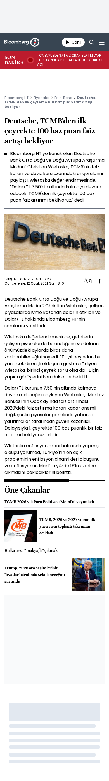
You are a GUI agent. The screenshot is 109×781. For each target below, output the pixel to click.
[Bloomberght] (21, 42)
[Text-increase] (87, 281)
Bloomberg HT (16, 97)
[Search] (91, 42)
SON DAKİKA (14, 60)
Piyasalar (41, 97)
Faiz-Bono (63, 97)
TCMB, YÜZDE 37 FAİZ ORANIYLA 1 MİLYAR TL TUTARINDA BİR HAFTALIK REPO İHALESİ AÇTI (69, 60)
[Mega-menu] (102, 42)
